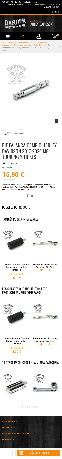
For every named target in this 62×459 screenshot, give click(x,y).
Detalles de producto (16, 207)
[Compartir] (28, 196)
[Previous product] (58, 46)
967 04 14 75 (7, 2)
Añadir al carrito (41, 453)
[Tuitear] (31, 196)
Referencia (6, 163)
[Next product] (59, 46)
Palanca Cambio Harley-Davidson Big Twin (45, 266)
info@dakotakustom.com (26, 2)
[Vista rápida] (16, 261)
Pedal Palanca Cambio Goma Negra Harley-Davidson (17, 267)
